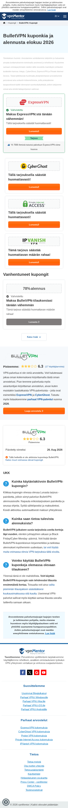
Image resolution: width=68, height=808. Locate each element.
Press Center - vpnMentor (34, 782)
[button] (6, 802)
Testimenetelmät (34, 790)
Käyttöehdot (34, 774)
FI (56, 16)
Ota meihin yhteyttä (34, 766)
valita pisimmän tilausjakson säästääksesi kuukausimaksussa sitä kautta (29, 589)
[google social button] (36, 672)
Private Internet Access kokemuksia (34, 739)
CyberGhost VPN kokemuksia (34, 731)
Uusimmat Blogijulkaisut (34, 693)
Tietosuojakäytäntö (34, 769)
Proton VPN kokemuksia (34, 735)
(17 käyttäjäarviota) (54, 366)
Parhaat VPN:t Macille (34, 701)
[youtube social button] (43, 672)
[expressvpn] (34, 123)
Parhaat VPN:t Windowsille (34, 697)
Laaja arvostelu (33, 411)
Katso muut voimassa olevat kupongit (24, 460)
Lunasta (33, 131)
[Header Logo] (13, 16)
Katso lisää (32, 337)
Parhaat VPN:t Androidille (34, 709)
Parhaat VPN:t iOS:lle (34, 705)
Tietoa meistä (34, 761)
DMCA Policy (34, 786)
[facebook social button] (22, 672)
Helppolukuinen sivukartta (34, 777)
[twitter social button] (29, 672)
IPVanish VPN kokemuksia (34, 743)
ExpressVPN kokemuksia (34, 727)
